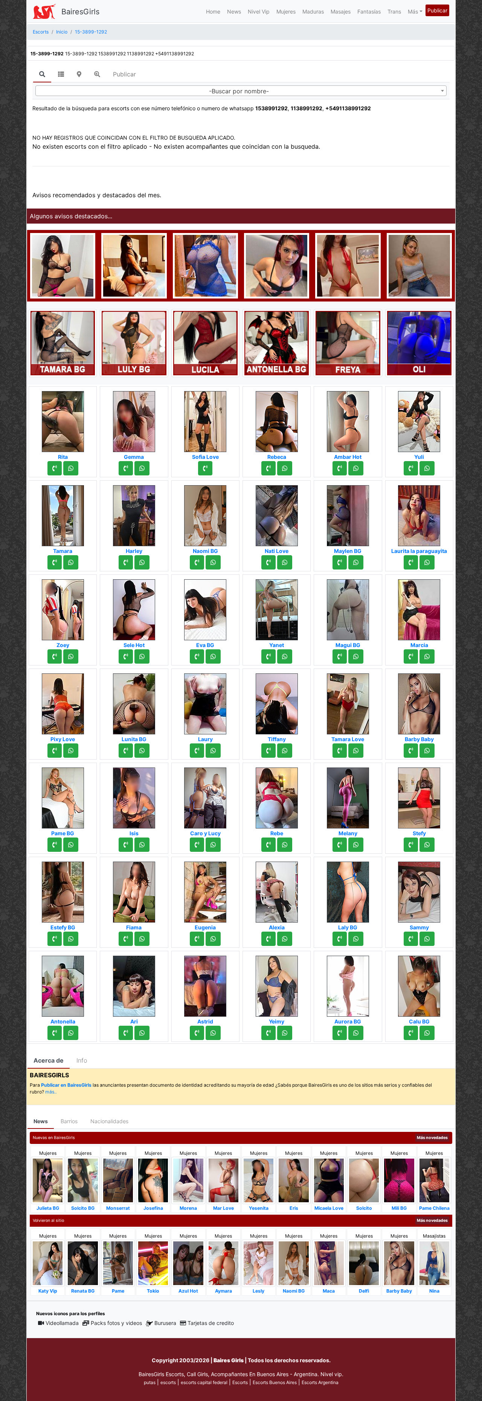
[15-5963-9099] (411, 1033)
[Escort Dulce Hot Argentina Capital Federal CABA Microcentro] (347, 265)
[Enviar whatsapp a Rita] (70, 468)
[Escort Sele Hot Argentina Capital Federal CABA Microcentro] (134, 607)
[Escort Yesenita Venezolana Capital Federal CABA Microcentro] (258, 1180)
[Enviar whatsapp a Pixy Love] (70, 750)
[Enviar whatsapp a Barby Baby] (427, 750)
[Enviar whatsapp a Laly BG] (355, 939)
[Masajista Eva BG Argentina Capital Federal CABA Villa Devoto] (205, 607)
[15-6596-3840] (126, 468)
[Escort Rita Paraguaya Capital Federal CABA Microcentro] (63, 419)
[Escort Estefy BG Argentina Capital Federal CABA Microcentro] (63, 890)
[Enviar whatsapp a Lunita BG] (141, 750)
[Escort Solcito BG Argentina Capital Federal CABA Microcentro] (82, 1180)
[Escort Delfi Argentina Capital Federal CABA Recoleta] (364, 1262)
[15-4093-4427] (54, 845)
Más (413, 11)
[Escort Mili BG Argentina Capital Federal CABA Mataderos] (399, 1180)
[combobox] (241, 90)
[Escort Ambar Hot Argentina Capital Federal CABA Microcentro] (348, 419)
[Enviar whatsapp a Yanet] (284, 656)
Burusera (165, 1323)
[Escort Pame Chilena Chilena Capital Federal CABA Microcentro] (434, 1180)
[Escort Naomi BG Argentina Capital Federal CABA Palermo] (205, 513)
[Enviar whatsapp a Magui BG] (355, 656)
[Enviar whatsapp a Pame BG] (70, 845)
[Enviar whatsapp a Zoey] (70, 656)
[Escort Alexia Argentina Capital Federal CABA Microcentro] (277, 890)
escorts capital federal (204, 1382)
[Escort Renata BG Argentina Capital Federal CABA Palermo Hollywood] (82, 1263)
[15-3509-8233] (340, 656)
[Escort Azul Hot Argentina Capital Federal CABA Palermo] (188, 1262)
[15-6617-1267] (54, 750)
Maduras (313, 11)
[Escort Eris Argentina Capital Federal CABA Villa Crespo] (293, 1180)
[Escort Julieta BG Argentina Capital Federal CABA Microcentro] (47, 1180)
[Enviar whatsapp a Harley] (141, 562)
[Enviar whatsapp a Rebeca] (284, 468)
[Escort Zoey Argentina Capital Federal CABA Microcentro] (63, 607)
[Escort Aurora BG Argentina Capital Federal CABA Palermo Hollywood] (348, 984)
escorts (168, 1382)
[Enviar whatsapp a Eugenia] (213, 939)
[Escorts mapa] (79, 74)
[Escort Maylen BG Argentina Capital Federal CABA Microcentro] (348, 513)
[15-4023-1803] (197, 845)
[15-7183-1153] (197, 656)
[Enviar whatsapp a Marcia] (427, 656)
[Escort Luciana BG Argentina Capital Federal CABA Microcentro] (62, 265)
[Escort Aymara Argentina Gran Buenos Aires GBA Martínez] (223, 1263)
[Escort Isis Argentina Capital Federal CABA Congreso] (134, 795)
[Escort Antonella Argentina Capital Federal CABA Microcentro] (63, 984)
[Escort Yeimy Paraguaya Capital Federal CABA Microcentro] (277, 984)
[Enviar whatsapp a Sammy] (427, 939)
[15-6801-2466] (54, 939)
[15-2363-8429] (54, 1033)
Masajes (341, 11)
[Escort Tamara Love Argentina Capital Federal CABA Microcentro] (348, 701)
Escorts (240, 1382)
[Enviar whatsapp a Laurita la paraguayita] (427, 562)
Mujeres (286, 11)
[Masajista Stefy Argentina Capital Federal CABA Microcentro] (419, 795)
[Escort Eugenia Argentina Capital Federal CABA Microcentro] (205, 890)
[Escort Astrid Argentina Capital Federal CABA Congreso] (205, 984)
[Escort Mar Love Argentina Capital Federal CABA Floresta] (223, 1180)
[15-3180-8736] (54, 562)
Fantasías (369, 11)
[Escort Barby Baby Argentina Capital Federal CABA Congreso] (419, 701)
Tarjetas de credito (211, 1323)
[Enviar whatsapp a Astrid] (213, 1033)
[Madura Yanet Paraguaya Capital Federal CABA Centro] (277, 607)
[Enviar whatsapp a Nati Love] (284, 562)
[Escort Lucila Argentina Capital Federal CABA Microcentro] (205, 342)
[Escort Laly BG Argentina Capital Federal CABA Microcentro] (348, 890)
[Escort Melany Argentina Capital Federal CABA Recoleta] (348, 795)
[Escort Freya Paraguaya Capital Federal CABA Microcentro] (348, 342)
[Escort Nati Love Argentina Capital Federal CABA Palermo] (277, 513)
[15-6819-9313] (411, 468)
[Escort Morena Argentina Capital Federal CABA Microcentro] (188, 1180)
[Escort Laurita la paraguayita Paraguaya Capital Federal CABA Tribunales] (419, 513)
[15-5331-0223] (340, 939)
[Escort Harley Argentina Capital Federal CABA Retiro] (134, 513)
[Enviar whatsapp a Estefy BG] (70, 939)
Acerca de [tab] (49, 1060)
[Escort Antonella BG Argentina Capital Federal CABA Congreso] (277, 342)
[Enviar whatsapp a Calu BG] (427, 1033)
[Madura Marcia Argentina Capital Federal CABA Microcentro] (419, 607)
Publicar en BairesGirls (66, 1085)
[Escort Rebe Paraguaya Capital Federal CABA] (277, 795)
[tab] (42, 74)
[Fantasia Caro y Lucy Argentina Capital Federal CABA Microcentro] (205, 795)
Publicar (437, 10)
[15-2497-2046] (268, 750)
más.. (50, 1092)
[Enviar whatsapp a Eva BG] (213, 656)
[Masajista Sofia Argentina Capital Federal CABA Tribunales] (419, 265)
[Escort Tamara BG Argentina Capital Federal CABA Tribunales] (63, 342)
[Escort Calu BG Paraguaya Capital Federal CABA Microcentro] (419, 984)
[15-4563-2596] (268, 845)
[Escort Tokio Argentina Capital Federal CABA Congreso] (153, 1263)
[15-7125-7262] (126, 939)
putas (150, 1382)
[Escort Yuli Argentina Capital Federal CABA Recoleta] (419, 419)
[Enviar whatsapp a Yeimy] (284, 1033)
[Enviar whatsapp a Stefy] (427, 845)
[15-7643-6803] (197, 1033)
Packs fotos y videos (116, 1323)
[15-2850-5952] (205, 468)
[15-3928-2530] (411, 750)
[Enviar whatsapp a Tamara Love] (355, 750)
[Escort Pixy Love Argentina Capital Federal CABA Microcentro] (63, 701)
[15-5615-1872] (340, 845)
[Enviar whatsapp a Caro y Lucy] (213, 845)
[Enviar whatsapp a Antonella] (70, 1033)
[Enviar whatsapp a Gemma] (141, 468)
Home (213, 11)
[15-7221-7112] (340, 562)
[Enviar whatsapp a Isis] (141, 845)
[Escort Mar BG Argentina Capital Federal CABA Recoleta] (133, 265)
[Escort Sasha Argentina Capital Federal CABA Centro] (276, 265)
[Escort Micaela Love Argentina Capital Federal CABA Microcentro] (329, 1180)
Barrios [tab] (69, 1121)
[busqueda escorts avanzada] (97, 74)
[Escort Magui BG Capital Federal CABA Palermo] (348, 607)
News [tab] (41, 1121)
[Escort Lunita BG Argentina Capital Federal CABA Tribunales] (134, 701)
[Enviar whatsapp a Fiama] (141, 939)
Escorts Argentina (320, 1382)
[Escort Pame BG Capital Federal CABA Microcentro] (63, 795)
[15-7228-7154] (54, 656)
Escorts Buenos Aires (275, 1382)
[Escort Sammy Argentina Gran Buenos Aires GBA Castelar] (419, 890)
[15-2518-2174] (268, 562)
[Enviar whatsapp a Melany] (355, 845)
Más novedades (432, 1137)
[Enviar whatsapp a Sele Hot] (141, 656)
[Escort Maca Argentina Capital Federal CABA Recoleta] (329, 1262)
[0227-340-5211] (340, 750)
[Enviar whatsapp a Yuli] (427, 468)
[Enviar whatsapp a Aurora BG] (355, 1033)
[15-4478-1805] (54, 468)
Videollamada (62, 1323)
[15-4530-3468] (411, 562)
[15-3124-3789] (197, 750)
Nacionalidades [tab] (109, 1121)
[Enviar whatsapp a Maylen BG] (355, 562)
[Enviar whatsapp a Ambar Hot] (355, 468)
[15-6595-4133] (126, 1033)
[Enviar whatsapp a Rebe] (284, 845)
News (234, 11)
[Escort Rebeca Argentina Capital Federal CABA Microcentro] (277, 419)
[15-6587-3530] (268, 656)
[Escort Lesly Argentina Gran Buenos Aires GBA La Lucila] (258, 1262)
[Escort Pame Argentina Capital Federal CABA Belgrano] (118, 1262)
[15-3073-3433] (411, 845)
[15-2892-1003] (268, 1033)
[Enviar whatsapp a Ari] (141, 1033)
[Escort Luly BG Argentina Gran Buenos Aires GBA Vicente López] (134, 342)
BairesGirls (80, 11)
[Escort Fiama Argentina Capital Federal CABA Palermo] (134, 890)
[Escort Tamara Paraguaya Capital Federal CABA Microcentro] (63, 513)
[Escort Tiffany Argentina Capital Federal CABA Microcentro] (277, 701)
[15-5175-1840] (126, 656)
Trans (394, 11)
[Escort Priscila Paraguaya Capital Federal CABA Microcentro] (205, 265)
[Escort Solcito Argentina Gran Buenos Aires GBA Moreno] (364, 1180)
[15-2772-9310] (126, 845)
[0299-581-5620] (340, 1033)
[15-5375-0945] (411, 656)
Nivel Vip (259, 11)
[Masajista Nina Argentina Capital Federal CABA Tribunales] (434, 1262)
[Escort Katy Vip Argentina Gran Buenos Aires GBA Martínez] (47, 1262)
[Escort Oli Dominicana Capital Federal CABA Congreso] (419, 342)
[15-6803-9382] (197, 939)
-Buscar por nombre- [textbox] (239, 91)
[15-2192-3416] (126, 562)
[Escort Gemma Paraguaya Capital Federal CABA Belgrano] (134, 419)
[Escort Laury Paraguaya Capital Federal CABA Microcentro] (205, 701)
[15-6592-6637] (340, 468)
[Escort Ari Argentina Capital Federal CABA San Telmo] (134, 984)
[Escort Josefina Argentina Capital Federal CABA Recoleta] (153, 1180)
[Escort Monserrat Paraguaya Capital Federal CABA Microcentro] (118, 1180)
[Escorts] (44, 11)
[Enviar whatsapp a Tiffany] (284, 750)
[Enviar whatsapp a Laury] (213, 750)
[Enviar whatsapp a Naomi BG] (213, 562)
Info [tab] (81, 1060)
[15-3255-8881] (268, 939)
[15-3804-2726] (197, 562)
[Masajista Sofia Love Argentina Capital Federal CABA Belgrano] (205, 419)
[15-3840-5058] (411, 939)
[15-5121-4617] (268, 468)
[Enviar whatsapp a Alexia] (284, 939)
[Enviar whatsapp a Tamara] (70, 562)
